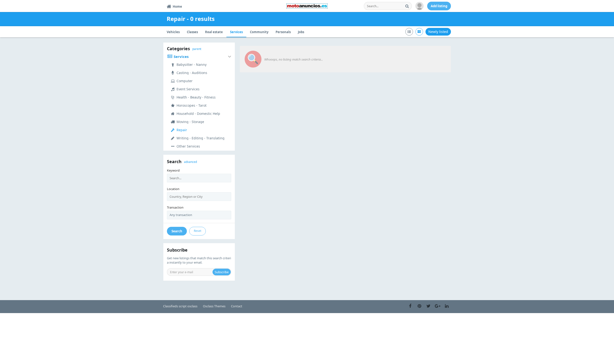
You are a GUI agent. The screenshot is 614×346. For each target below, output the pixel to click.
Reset (197, 231)
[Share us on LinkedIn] (447, 306)
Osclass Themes (214, 306)
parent (196, 49)
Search (176, 231)
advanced (190, 162)
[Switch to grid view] (419, 32)
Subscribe (222, 272)
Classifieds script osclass (180, 306)
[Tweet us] (428, 306)
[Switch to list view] (409, 32)
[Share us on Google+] (437, 306)
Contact (236, 306)
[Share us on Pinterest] (419, 306)
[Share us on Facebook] (410, 306)
